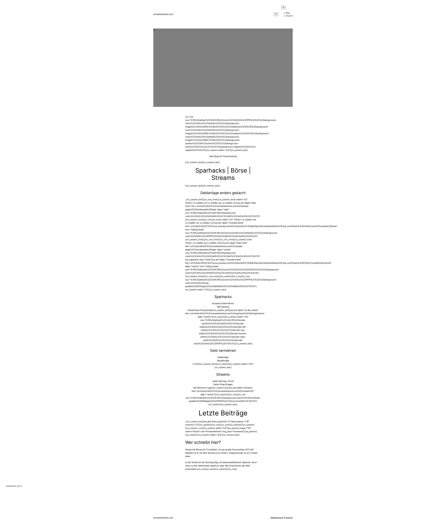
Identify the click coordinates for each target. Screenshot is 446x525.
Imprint (289, 517)
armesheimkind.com (163, 14)
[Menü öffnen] (276, 14)
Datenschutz (277, 517)
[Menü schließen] (283, 7)
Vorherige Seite (14, 486)
